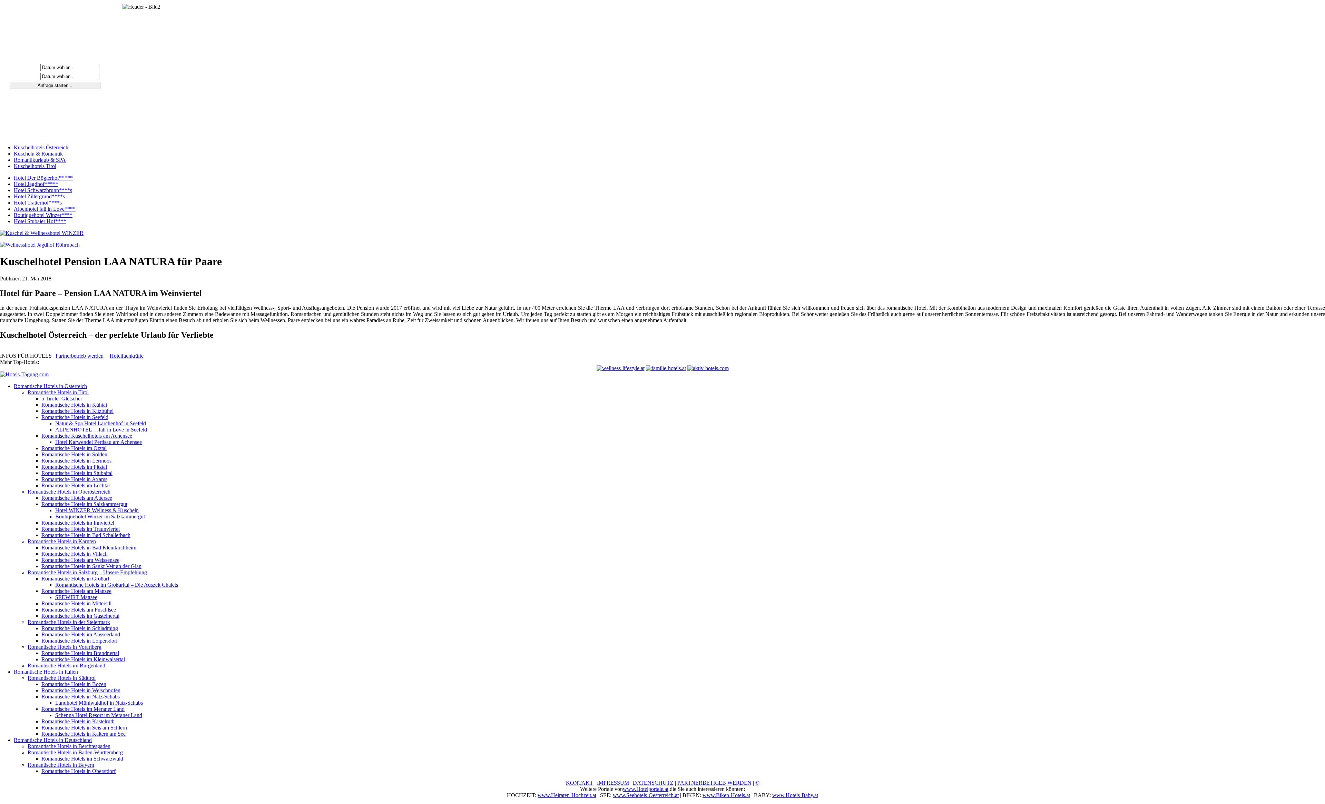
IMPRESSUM (613, 783)
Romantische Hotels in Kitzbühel (77, 411)
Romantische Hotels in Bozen (73, 684)
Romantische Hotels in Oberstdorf (78, 771)
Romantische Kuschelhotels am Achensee (86, 436)
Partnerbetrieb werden (80, 356)
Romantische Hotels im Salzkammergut (84, 504)
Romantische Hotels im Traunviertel (80, 529)
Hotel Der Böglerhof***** (43, 178)
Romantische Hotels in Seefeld (74, 417)
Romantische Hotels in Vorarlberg (64, 647)
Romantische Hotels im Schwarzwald (82, 759)
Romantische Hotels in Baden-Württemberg (75, 752)
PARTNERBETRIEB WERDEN (714, 783)
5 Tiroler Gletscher (61, 398)
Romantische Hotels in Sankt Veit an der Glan (91, 566)
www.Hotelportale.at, (646, 789)
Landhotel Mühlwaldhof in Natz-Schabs (99, 703)
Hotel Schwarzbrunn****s (43, 190)
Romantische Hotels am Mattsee (76, 591)
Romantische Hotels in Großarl (75, 579)
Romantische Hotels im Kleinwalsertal (83, 659)
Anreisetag (25, 67)
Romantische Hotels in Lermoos (76, 461)
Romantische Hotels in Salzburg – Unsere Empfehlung (87, 572)
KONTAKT (579, 783)
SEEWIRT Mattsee (76, 597)
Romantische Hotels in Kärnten (62, 541)
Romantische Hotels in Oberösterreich (69, 492)
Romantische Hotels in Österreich (50, 386)
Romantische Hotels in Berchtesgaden (69, 746)
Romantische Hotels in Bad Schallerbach (85, 535)
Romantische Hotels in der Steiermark (69, 622)
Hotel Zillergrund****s (39, 196)
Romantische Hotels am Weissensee (80, 560)
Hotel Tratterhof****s (38, 203)
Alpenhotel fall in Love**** (45, 209)
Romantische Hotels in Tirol (58, 392)
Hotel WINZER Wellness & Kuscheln (97, 510)
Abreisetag (25, 76)
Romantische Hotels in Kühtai (74, 405)
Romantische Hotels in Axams (74, 479)
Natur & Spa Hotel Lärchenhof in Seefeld (100, 423)
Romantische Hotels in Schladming (79, 628)
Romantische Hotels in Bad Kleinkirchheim (88, 547)
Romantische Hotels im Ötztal (74, 448)
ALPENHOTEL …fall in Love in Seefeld (101, 430)
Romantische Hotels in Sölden (74, 454)
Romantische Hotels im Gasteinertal (80, 616)
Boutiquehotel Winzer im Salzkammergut (100, 516)
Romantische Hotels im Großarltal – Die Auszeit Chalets (116, 585)
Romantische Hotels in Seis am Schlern (84, 728)
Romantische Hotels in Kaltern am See (83, 734)
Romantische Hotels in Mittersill (76, 603)
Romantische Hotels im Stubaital (76, 473)
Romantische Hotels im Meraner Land (83, 709)
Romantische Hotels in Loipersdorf (79, 641)
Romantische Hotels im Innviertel (77, 523)
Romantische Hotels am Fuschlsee (78, 610)
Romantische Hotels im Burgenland (66, 665)
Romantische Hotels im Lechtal (75, 485)
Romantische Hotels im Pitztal (74, 467)
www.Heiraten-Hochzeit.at (567, 795)
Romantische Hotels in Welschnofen (80, 690)
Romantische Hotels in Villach (74, 554)
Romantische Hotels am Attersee (76, 498)
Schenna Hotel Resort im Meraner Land (98, 715)
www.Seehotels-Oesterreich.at (646, 795)
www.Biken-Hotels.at (726, 795)
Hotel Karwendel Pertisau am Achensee (98, 442)
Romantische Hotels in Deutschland (53, 740)
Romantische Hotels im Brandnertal (80, 653)
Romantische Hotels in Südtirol (62, 678)
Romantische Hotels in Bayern (61, 765)
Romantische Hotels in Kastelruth (78, 721)
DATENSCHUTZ (653, 783)
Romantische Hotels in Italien (46, 672)
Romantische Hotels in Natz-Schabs (80, 696)
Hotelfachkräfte (127, 356)
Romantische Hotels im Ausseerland (80, 634)
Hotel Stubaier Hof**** (40, 221)
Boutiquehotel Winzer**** (43, 215)
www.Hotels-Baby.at (795, 795)
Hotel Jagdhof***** (36, 184)
